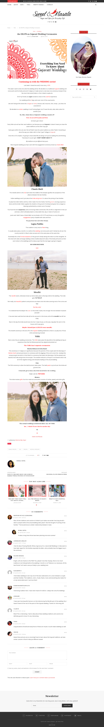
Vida (28, 4)
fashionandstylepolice (22, 585)
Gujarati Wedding (12, 449)
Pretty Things (38, 4)
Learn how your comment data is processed (42, 677)
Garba (35, 103)
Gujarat (52, 132)
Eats (21, 4)
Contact (50, 4)
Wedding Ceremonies (35, 449)
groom (52, 202)
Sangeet (30, 103)
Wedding (39, 31)
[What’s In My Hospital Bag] (57, 491)
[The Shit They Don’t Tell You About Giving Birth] (17, 491)
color (29, 310)
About (16, 4)
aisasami (17, 596)
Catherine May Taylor (20, 440)
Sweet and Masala (37, 436)
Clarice (16, 609)
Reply (65, 530)
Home (9, 4)
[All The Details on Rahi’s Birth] (37, 491)
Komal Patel (35, 36)
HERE (48, 85)
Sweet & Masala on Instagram (52, 688)
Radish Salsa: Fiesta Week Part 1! (32, 1)
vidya (15, 621)
